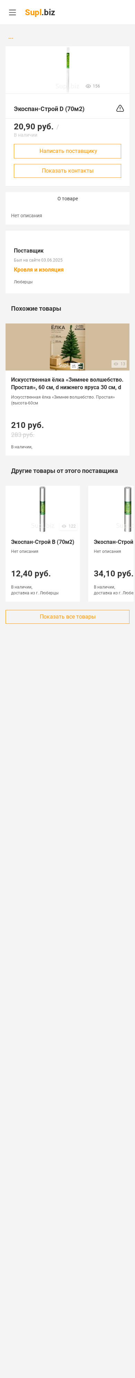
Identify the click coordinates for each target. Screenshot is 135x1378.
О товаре (67, 198)
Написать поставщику (68, 151)
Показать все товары (68, 616)
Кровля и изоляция (39, 269)
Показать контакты (67, 170)
